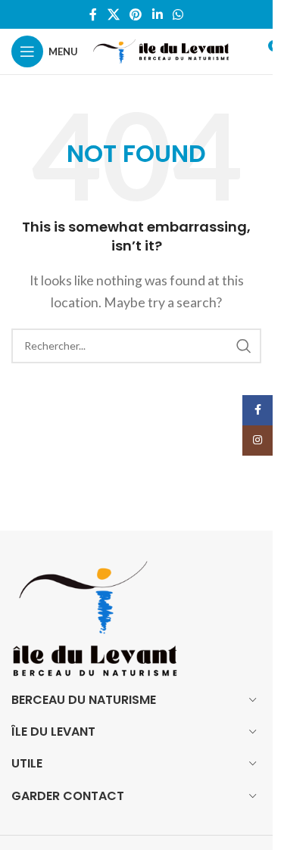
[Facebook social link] (93, 14)
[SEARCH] (243, 345)
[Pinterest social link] (136, 14)
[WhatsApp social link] (177, 14)
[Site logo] (161, 49)
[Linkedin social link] (157, 14)
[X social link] (113, 14)
